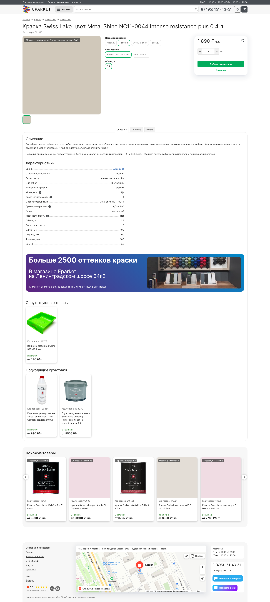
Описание (122, 129)
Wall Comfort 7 (141, 54)
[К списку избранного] (237, 9)
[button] (25, 477)
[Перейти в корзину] (244, 9)
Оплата (51, 2)
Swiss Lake (118, 168)
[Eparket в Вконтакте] (52, 588)
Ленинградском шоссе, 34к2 (64, 40)
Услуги (29, 565)
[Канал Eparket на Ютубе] (57, 588)
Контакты (76, 2)
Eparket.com (36, 9)
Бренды (30, 580)
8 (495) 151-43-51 (216, 9)
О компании (63, 2)
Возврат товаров (35, 556)
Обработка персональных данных (78, 597)
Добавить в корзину (221, 64)
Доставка (136, 129)
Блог (28, 576)
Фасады (155, 42)
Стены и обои (140, 42)
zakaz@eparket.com (222, 570)
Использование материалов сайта (43, 597)
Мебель (111, 42)
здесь (163, 548)
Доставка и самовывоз (33, 2)
